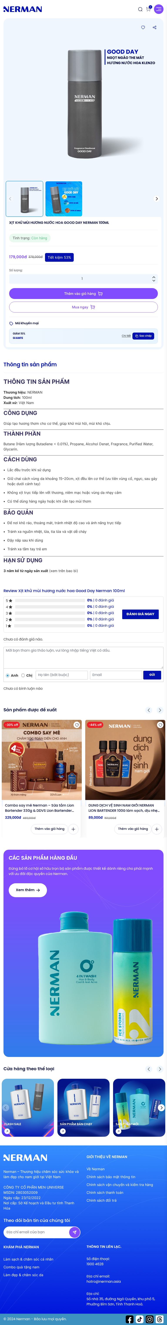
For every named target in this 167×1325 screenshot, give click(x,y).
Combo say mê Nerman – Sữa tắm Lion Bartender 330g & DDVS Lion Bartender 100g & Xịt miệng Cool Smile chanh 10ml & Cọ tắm (41, 809)
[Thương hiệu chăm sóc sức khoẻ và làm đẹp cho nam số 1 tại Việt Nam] (22, 9)
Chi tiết (126, 336)
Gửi (152, 675)
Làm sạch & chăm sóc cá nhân (28, 1259)
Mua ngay (80, 307)
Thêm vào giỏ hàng (80, 293)
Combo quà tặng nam (21, 1267)
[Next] (156, 198)
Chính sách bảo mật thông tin (111, 1177)
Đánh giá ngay (140, 614)
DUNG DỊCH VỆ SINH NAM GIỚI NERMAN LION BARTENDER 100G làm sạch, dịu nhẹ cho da (123, 809)
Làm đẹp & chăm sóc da (23, 1275)
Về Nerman (96, 1169)
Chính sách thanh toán (105, 1192)
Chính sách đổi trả (102, 1200)
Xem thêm (25, 890)
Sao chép (145, 336)
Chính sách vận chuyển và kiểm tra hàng (120, 1184)
